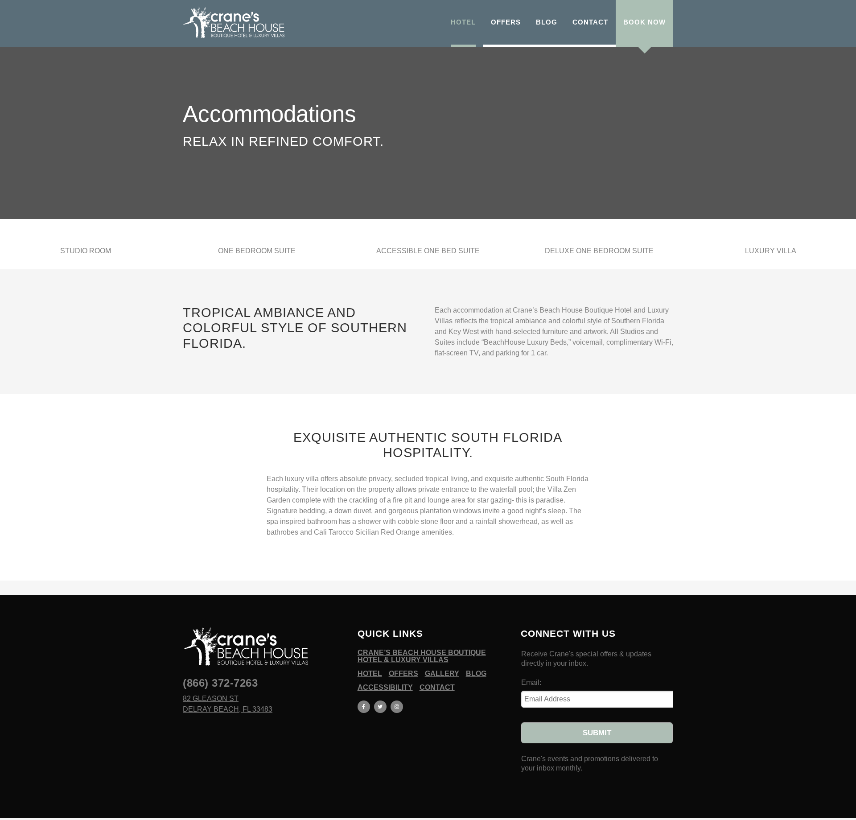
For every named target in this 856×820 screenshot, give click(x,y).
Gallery (442, 673)
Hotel (370, 673)
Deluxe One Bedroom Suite (599, 251)
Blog (476, 673)
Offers (403, 673)
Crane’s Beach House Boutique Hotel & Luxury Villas (422, 656)
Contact (437, 687)
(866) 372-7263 (220, 683)
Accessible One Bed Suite (428, 251)
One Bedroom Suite (257, 251)
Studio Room (85, 251)
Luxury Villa (770, 251)
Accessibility (385, 687)
